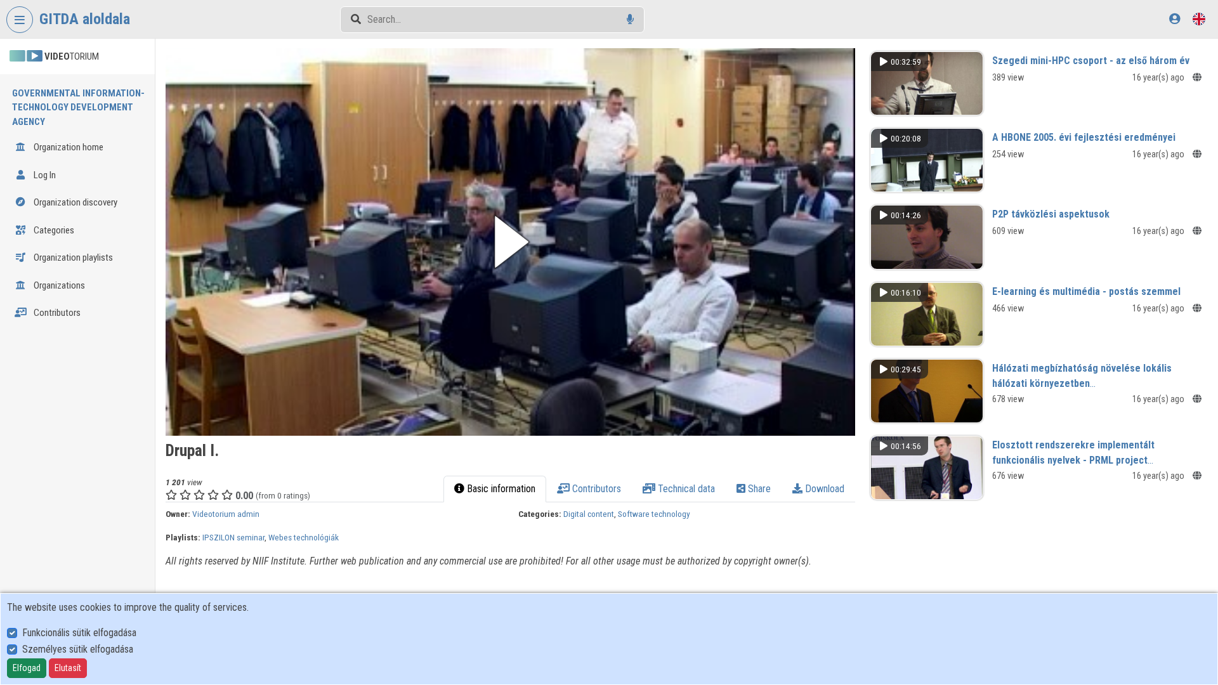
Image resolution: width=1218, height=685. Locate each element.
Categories (53, 230)
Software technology (654, 514)
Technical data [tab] (685, 489)
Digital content (588, 514)
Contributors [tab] (595, 489)
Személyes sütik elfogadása (77, 649)
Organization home (67, 147)
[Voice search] (630, 19)
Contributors (56, 312)
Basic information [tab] (499, 489)
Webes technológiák (303, 537)
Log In (44, 175)
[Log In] (1174, 18)
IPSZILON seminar (233, 537)
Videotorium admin (225, 514)
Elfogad (27, 668)
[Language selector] (1199, 18)
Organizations (58, 285)
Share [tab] (758, 489)
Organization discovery (74, 202)
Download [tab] (823, 489)
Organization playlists (72, 257)
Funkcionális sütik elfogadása (79, 633)
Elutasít (68, 668)
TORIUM (71, 56)
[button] (510, 242)
